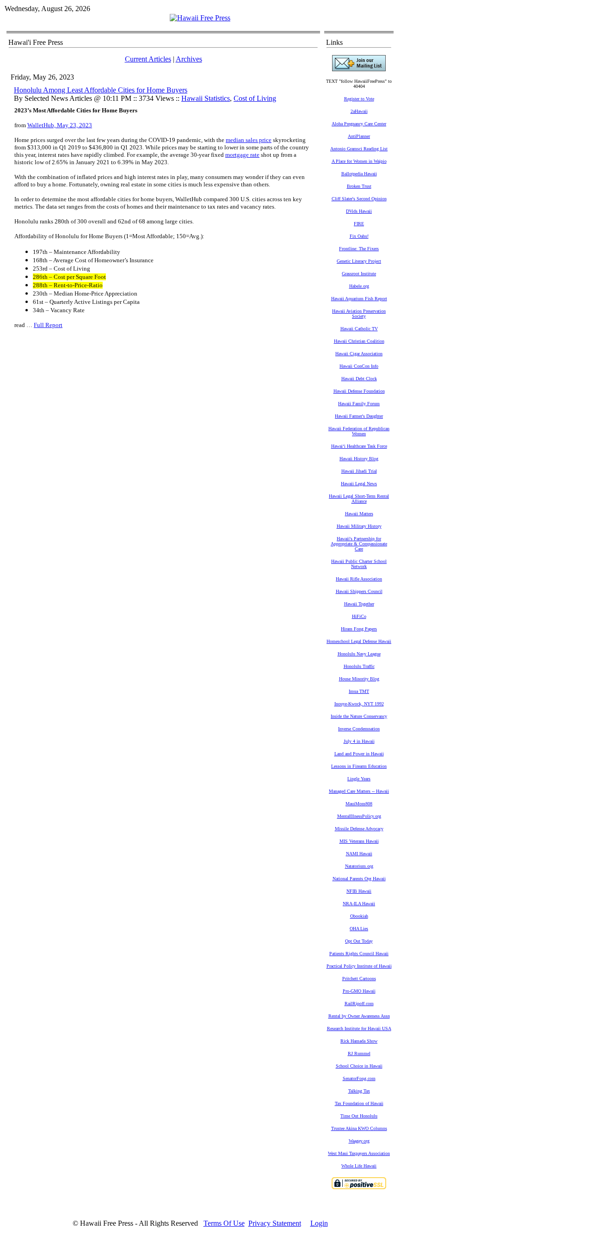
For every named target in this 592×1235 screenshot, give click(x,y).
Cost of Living (255, 98)
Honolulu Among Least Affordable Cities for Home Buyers (100, 90)
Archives (189, 59)
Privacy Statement (274, 1223)
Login (319, 1223)
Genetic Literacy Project (359, 261)
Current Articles (148, 59)
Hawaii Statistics (205, 98)
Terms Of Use (224, 1223)
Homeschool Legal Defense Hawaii (359, 641)
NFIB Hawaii (358, 891)
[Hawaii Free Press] (200, 18)
